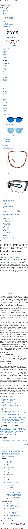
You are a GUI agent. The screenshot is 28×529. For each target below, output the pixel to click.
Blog (8, 488)
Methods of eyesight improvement (10, 420)
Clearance (9, 477)
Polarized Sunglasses (12, 517)
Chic (4, 94)
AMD (5, 440)
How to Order (10, 474)
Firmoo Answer (10, 484)
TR (4, 52)
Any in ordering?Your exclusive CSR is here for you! (11, 213)
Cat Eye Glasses (11, 508)
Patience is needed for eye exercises (11, 414)
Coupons (9, 476)
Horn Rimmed (6, 139)
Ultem (4, 57)
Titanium (5, 54)
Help (8, 464)
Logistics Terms (11, 469)
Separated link (6, 26)
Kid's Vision (6, 226)
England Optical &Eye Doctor (14, 495)
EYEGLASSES (6, 29)
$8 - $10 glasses (9, 432)
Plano (4, 110)
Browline (5, 91)
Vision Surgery (6, 223)
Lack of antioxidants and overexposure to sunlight (14, 413)
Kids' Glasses (6, 90)
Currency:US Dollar (6, 5)
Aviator (5, 80)
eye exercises (22, 440)
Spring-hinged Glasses (8, 206)
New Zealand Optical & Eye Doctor (15, 499)
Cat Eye (5, 102)
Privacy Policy (10, 467)
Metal (4, 49)
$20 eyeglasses (18, 432)
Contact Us (9, 461)
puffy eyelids (8, 257)
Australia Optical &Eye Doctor (14, 494)
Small (4, 70)
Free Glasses (10, 487)
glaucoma (4, 441)
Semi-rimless (6, 63)
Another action (6, 23)
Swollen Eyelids (16, 257)
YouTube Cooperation (12, 482)
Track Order (6, 10)
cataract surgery (9, 440)
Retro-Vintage (6, 141)
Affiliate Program (11, 473)
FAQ (8, 471)
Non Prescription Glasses (13, 515)
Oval (4, 85)
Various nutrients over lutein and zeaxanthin (12, 422)
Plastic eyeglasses (21, 428)
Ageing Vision (6, 227)
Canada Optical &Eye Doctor (14, 492)
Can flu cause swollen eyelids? (9, 456)
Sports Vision (6, 229)
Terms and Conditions (12, 466)
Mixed (4, 56)
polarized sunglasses (10, 434)
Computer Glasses (11, 503)
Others (4, 238)
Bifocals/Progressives (8, 200)
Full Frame (5, 62)
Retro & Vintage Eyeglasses (14, 507)
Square (5, 79)
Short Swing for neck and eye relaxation (12, 411)
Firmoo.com (6, 7)
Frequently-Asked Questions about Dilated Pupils (14, 417)
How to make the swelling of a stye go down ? (13, 451)
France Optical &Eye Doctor (14, 497)
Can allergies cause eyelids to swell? (11, 453)
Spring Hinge (6, 107)
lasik (7, 442)
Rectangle (5, 77)
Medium (5, 71)
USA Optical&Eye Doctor (13, 491)
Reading (5, 101)
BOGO (4, 12)
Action (4, 21)
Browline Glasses (7, 201)
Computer (5, 93)
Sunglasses (6, 220)
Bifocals (5, 111)
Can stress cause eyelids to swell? (10, 450)
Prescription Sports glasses (13, 514)
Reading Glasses (11, 505)
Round (4, 82)
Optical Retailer (7, 234)
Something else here (8, 24)
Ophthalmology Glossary (9, 237)
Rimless (5, 65)
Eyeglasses (6, 218)
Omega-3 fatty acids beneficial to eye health (13, 419)
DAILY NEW (6, 146)
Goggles (5, 205)
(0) (5, 13)
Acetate (5, 51)
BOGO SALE (6, 147)
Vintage (5, 99)
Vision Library (10, 485)
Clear (4, 97)
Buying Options (7, 232)
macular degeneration (12, 441)
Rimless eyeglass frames (18, 429)
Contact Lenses (7, 221)
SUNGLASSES (7, 115)
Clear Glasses (6, 203)
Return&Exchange (11, 463)
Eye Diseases (6, 224)
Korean (5, 108)
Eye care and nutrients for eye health (11, 416)
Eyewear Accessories (8, 208)
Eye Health (5, 235)
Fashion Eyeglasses (12, 512)
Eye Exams (6, 231)
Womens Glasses (11, 428)
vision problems (19, 441)
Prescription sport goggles (11, 431)
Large (4, 73)
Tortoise (5, 105)
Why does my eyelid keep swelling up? (11, 454)
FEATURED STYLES (8, 149)
